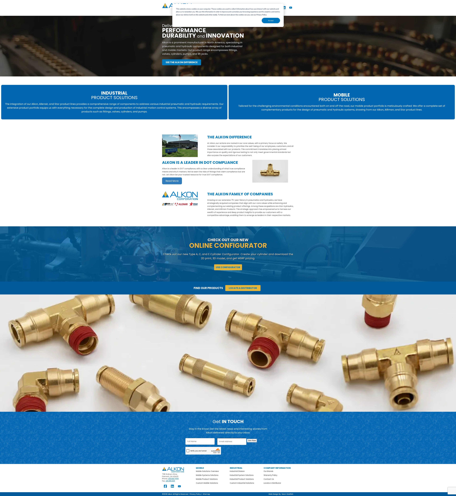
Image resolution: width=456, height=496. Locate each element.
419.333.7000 (173, 478)
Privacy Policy (195, 494)
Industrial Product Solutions (242, 479)
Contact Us (269, 479)
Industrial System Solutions (242, 475)
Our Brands (268, 471)
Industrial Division (237, 471)
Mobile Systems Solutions (207, 475)
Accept (271, 20)
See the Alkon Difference (181, 62)
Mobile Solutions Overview (207, 471)
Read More (172, 181)
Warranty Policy (270, 475)
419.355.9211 (170, 481)
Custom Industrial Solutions (242, 483)
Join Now (252, 441)
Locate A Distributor (272, 483)
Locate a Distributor (243, 288)
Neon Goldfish (287, 494)
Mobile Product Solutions (207, 479)
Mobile (200, 467)
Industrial (236, 467)
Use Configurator (228, 267)
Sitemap (206, 494)
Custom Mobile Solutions (207, 483)
